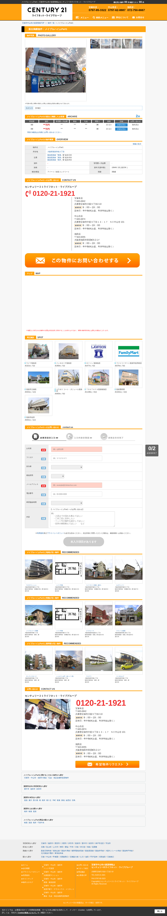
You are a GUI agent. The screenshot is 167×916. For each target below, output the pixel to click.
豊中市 (26, 789)
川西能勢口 (64, 857)
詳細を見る (121, 125)
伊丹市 (70, 843)
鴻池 (88, 847)
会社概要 (26, 868)
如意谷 (68, 800)
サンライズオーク (31, 676)
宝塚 (42, 857)
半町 (54, 800)
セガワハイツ (120, 585)
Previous (27, 69)
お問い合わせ (83, 865)
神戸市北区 (99, 843)
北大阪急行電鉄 (47, 853)
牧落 (59, 155)
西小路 (35, 800)
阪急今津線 (65, 851)
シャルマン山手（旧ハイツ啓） (65, 676)
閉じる (159, 911)
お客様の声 (82, 875)
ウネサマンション (31, 585)
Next (84, 69)
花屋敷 (94, 847)
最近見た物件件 (122, 2)
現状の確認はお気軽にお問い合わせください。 (45, 132)
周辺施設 (81, 872)
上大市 (55, 847)
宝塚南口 (110, 857)
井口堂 (82, 847)
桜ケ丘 (48, 800)
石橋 (42, 847)
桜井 (59, 160)
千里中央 (40, 823)
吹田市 (38, 789)
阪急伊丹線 (99, 851)
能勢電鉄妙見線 (78, 851)
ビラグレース (90, 630)
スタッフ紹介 (83, 868)
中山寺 (48, 857)
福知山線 (56, 851)
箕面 (59, 157)
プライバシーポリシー (55, 533)
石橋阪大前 (74, 857)
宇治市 (108, 843)
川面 (76, 847)
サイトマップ (28, 879)
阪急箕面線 (51, 155)
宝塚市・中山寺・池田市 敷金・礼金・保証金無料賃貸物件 (46, 778)
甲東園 (55, 857)
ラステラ (88, 676)
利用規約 (40, 533)
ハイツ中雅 (59, 585)
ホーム (25, 865)
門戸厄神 (93, 857)
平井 (71, 847)
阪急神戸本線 (128, 851)
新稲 (63, 800)
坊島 (73, 800)
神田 (61, 847)
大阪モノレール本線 (113, 851)
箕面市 (77, 843)
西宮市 (57, 843)
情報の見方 (137, 144)
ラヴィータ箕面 (120, 630)
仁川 (82, 857)
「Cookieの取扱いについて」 (27, 913)
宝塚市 (43, 843)
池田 (87, 857)
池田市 (32, 789)
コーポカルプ (120, 676)
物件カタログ (28, 882)
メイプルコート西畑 (32, 630)
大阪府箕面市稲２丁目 (55, 152)
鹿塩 (66, 847)
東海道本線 (59, 853)
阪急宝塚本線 (46, 851)
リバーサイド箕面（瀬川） (94, 585)
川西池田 (102, 857)
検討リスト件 (137, 2)
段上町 (48, 847)
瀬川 (30, 800)
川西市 (64, 843)
